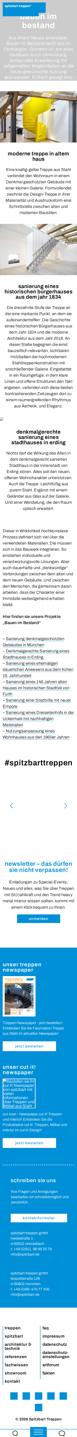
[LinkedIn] (38, 1407)
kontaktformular (39, 1218)
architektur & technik (18, 1346)
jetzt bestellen (29, 1046)
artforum (51, 1365)
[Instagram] (14, 1396)
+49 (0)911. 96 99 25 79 (33, 1249)
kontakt (12, 1381)
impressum (54, 1336)
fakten (49, 1373)
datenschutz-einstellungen (56, 1354)
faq (46, 1328)
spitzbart (14, 1336)
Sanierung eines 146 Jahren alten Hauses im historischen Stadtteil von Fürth (36, 687)
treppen (13, 1328)
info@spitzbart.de (25, 1254)
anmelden (38, 919)
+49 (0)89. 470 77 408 (31, 1289)
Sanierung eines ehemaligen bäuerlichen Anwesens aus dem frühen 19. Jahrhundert (38, 669)
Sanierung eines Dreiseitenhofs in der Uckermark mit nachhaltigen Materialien (38, 718)
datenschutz (55, 1344)
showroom (15, 1373)
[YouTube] (51, 1396)
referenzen (16, 1356)
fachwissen (16, 1365)
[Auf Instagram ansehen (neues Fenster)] (38, 805)
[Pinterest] (38, 1396)
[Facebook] (26, 1396)
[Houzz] (63, 1396)
